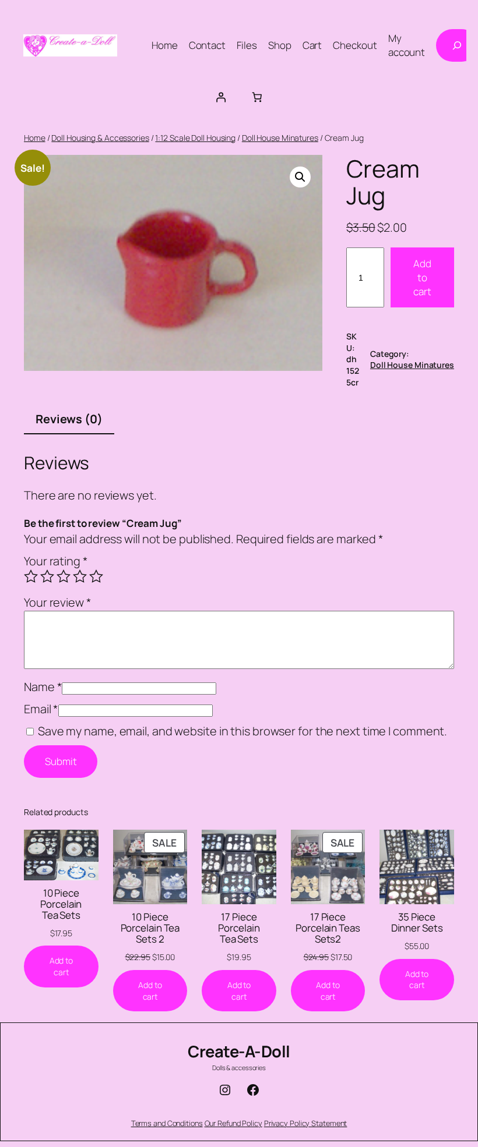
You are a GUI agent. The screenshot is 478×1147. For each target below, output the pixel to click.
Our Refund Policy (233, 1123)
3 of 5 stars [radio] (64, 576)
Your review (58, 602)
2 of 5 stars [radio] (47, 576)
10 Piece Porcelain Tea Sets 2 (150, 927)
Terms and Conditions (167, 1123)
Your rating (56, 561)
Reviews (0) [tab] (69, 419)
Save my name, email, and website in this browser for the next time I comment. (242, 731)
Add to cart (422, 277)
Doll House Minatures (280, 137)
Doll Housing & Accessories (100, 137)
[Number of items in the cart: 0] (257, 96)
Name (43, 687)
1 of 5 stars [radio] (31, 576)
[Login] (221, 96)
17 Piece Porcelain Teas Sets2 (328, 927)
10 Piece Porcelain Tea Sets (61, 904)
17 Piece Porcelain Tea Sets (238, 927)
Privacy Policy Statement (305, 1123)
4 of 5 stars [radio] (80, 576)
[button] (300, 177)
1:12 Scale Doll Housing (195, 137)
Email (41, 709)
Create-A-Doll (239, 1051)
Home (34, 137)
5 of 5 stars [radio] (96, 576)
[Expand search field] (457, 45)
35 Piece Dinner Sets (417, 922)
